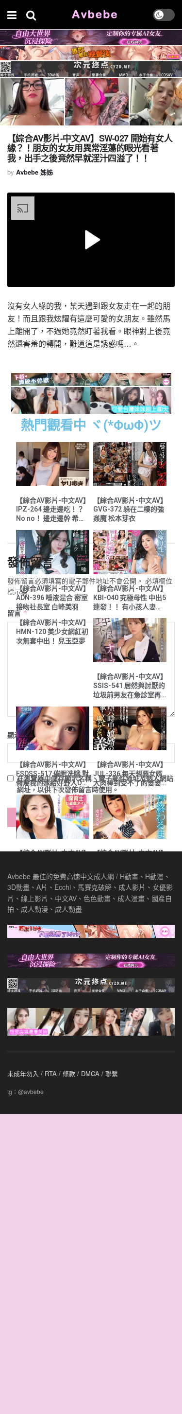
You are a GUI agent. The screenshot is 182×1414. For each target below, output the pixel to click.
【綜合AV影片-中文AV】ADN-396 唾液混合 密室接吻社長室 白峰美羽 (52, 597)
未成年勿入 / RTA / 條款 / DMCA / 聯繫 (62, 1073)
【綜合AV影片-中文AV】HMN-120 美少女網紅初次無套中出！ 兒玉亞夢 (52, 632)
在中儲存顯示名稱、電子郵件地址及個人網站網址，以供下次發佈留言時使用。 (95, 783)
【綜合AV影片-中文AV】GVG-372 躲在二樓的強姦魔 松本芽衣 (128, 509)
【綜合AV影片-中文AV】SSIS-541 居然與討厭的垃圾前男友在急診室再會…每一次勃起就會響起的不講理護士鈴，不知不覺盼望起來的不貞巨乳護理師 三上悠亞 (129, 686)
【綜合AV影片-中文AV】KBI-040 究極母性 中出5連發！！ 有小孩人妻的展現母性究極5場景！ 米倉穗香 (129, 598)
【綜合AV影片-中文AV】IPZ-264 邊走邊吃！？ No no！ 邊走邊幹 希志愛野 (51, 510)
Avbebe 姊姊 (34, 172)
